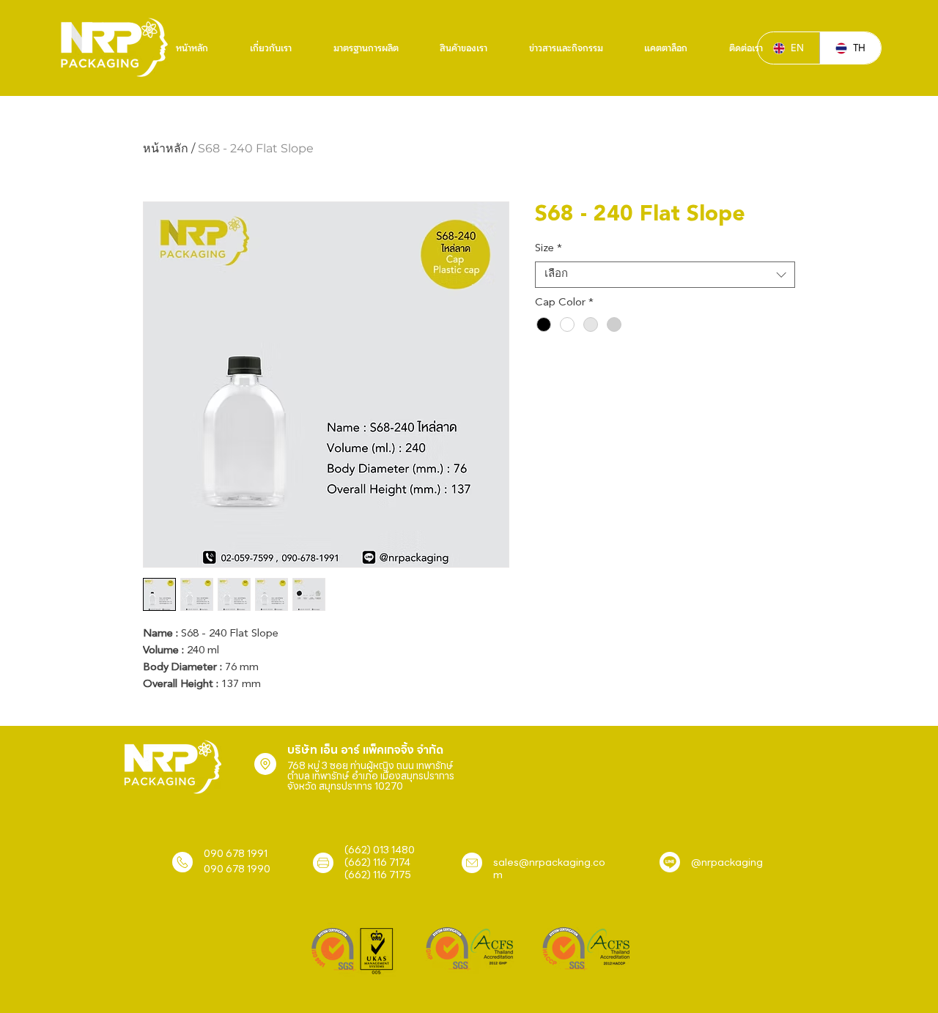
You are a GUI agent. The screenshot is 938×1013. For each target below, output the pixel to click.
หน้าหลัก (165, 148)
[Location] (265, 764)
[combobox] (665, 274)
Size (548, 248)
